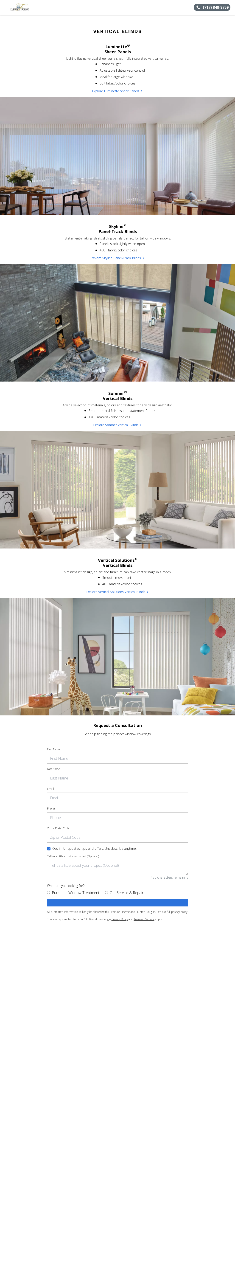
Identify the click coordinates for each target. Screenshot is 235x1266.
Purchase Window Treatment (75, 892)
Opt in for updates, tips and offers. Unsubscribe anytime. (94, 848)
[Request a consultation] (117, 902)
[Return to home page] (24, 7)
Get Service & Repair (126, 892)
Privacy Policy (120, 919)
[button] (5, 7)
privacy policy (179, 912)
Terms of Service (144, 919)
